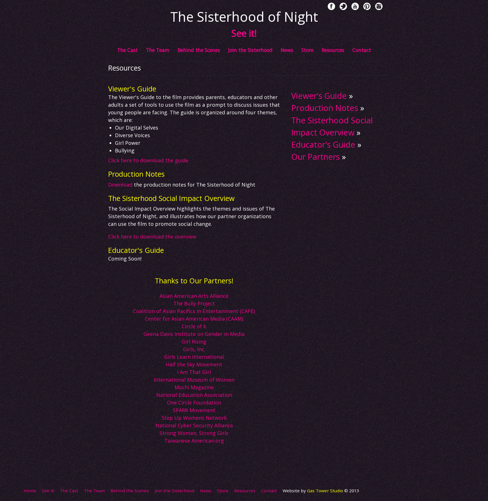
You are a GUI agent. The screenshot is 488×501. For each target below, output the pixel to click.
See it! (48, 490)
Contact (361, 50)
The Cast (127, 50)
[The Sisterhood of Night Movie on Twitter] (343, 6)
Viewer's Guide (319, 95)
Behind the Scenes (199, 50)
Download (120, 184)
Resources (333, 50)
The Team (157, 50)
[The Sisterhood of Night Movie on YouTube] (355, 6)
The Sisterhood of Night (244, 16)
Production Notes (324, 107)
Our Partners (315, 156)
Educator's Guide (323, 144)
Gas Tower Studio (325, 490)
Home (30, 490)
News (287, 50)
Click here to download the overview (152, 236)
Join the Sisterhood (250, 50)
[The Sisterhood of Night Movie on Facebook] (331, 6)
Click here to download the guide (148, 160)
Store (307, 50)
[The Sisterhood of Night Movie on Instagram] (379, 6)
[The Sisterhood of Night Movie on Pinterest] (367, 6)
